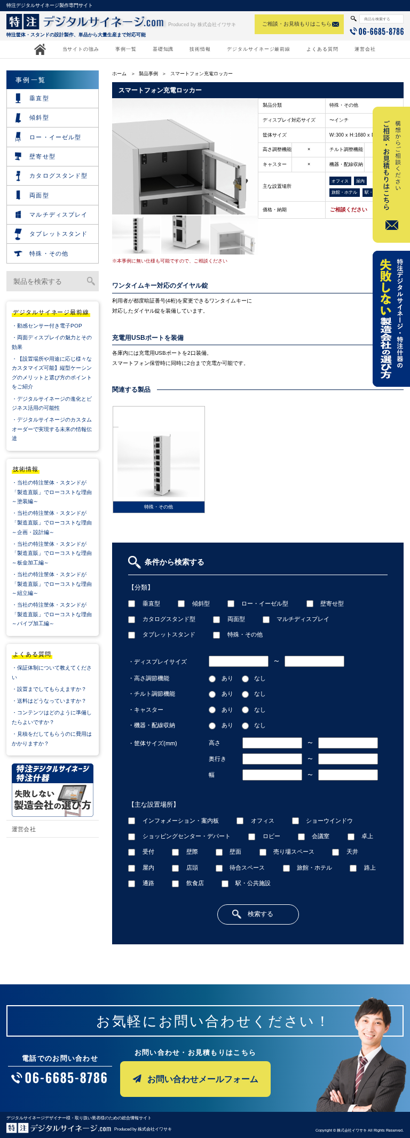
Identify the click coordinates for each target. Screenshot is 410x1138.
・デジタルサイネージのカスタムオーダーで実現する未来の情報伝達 (52, 429)
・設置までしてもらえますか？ (49, 689)
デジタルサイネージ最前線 (258, 49)
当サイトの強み (80, 49)
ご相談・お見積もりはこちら (297, 24)
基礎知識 (163, 49)
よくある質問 (322, 49)
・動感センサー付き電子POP (47, 326)
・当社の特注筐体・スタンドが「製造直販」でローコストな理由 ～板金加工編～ (55, 553)
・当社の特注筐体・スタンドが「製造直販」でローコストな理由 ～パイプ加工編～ (55, 614)
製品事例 (148, 73)
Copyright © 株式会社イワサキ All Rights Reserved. (360, 1130)
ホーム (119, 73)
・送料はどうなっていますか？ (49, 701)
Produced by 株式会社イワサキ (202, 24)
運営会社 (365, 49)
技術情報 (200, 49)
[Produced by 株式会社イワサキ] (59, 1129)
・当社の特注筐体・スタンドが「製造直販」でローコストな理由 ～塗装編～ (55, 492)
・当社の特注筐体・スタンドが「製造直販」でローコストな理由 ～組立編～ (55, 583)
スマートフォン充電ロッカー (201, 73)
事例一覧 (126, 49)
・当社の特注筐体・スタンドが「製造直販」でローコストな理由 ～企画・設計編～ (55, 522)
